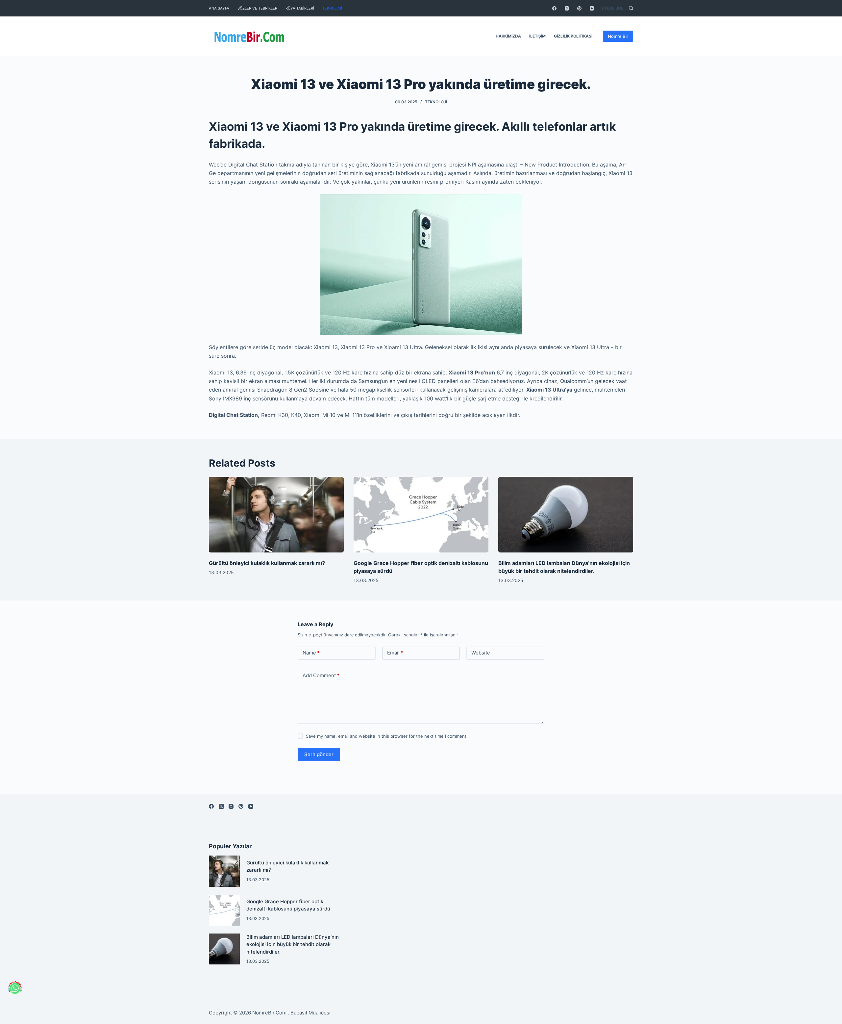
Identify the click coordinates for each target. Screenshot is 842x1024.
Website (480, 653)
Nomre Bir (618, 36)
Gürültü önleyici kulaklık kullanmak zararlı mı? (267, 563)
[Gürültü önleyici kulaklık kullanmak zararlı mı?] (276, 515)
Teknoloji (332, 8)
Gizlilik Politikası (573, 36)
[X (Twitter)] (221, 806)
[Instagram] (567, 8)
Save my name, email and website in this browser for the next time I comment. (387, 736)
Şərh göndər (319, 754)
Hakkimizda (508, 36)
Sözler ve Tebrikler (257, 8)
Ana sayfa (219, 8)
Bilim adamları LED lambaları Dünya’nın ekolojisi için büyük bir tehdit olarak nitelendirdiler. (292, 944)
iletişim (537, 36)
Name (311, 653)
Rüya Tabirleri (299, 8)
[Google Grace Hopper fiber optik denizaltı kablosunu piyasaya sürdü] (421, 515)
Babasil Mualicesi (310, 1013)
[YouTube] (592, 8)
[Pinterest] (579, 8)
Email (395, 653)
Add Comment (321, 675)
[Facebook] (554, 8)
